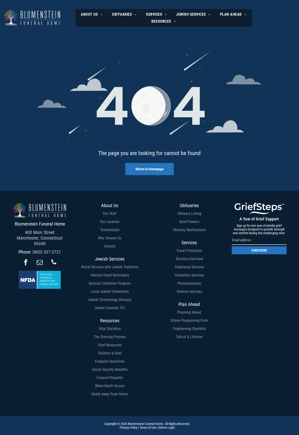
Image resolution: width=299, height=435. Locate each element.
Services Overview (189, 259)
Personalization (189, 283)
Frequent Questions (110, 361)
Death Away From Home (110, 394)
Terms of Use (147, 427)
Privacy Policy (128, 427)
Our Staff (110, 213)
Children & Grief (110, 353)
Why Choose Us (109, 238)
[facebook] (25, 263)
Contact (110, 246)
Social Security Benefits (110, 369)
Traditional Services (189, 267)
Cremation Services (189, 275)
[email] (39, 263)
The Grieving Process (110, 337)
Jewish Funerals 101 (109, 308)
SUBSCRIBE (259, 250)
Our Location (109, 221)
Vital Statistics (110, 328)
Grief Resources (110, 345)
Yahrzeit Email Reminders (109, 275)
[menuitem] (91, 14)
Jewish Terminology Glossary (110, 299)
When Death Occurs (110, 386)
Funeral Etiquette (110, 377)
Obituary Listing (189, 213)
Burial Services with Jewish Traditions (109, 267)
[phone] (53, 263)
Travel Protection (189, 250)
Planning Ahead (189, 312)
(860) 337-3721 (46, 252)
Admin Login (166, 427)
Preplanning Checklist (189, 328)
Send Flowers (189, 221)
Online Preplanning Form (189, 320)
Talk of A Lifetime (189, 337)
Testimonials (109, 230)
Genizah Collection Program (110, 283)
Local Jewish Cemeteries (110, 291)
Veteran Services (189, 291)
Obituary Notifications (189, 230)
